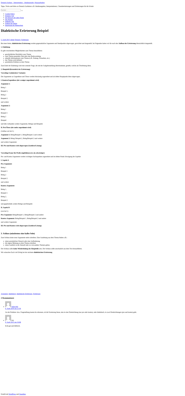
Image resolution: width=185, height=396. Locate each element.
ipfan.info (15, 307)
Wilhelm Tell (9, 21)
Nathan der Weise (11, 23)
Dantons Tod (9, 16)
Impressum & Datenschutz (14, 25)
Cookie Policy (10, 14)
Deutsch (17, 40)
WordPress (12, 394)
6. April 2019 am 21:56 (13, 308)
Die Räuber (9, 20)
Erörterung (25, 40)
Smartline (22, 394)
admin (12, 40)
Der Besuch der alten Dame (14, 18)
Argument (4, 294)
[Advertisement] (19, 274)
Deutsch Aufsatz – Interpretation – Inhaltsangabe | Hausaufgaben (23, 3)
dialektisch (12, 294)
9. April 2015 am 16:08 (13, 322)
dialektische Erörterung (24, 294)
